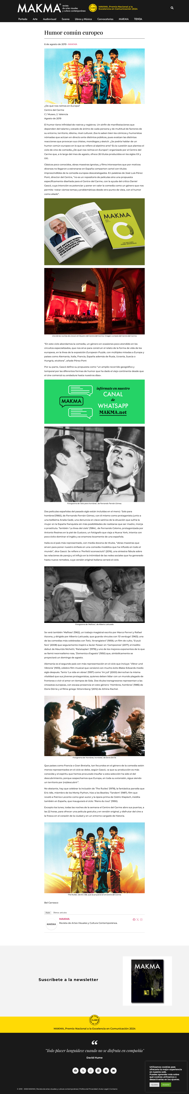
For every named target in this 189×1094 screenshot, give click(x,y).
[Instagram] (141, 919)
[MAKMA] (51, 924)
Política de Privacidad (88, 1089)
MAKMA (124, 19)
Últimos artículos (60, 913)
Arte (35, 19)
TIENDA (138, 19)
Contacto (113, 1089)
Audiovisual (49, 19)
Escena (65, 19)
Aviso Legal (103, 1089)
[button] (172, 8)
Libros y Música (83, 19)
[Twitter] (137, 919)
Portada (22, 19)
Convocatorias (105, 19)
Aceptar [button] (165, 1084)
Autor (48, 913)
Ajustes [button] (154, 1084)
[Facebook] (134, 919)
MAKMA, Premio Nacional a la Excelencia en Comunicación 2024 (118, 7)
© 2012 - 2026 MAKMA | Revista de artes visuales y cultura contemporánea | (48, 1089)
